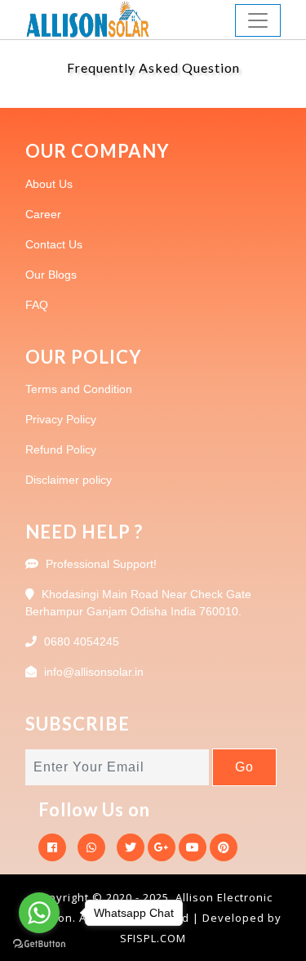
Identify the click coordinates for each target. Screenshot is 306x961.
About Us (49, 183)
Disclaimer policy (68, 479)
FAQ (36, 304)
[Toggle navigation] (258, 20)
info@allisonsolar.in (94, 671)
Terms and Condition (78, 389)
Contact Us (53, 244)
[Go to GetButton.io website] (39, 944)
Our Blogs (51, 274)
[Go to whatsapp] (39, 912)
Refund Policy (60, 449)
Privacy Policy (60, 419)
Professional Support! (101, 563)
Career (43, 214)
